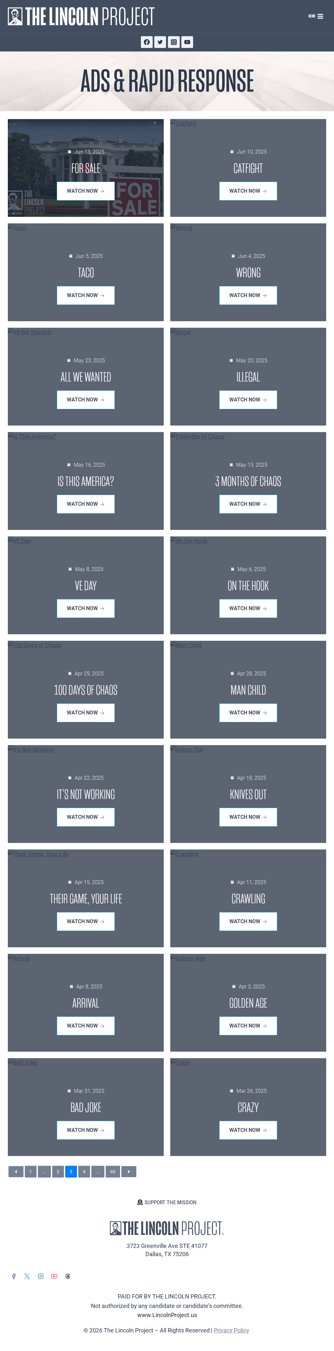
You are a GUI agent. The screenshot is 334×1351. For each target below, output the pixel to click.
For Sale (85, 168)
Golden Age (248, 1003)
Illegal (248, 377)
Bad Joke (85, 1108)
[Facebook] (147, 42)
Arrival (85, 1003)
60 (112, 1171)
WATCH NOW (82, 191)
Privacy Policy (231, 1330)
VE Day (86, 586)
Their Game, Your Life (86, 899)
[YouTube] (187, 42)
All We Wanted (86, 377)
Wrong (248, 273)
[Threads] (68, 1276)
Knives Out (248, 795)
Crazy (248, 1108)
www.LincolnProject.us (167, 1315)
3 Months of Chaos (248, 481)
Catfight (248, 168)
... (44, 1171)
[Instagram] (174, 42)
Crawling (248, 899)
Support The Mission (170, 1202)
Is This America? (85, 481)
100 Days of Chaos (85, 690)
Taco (86, 273)
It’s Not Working (86, 795)
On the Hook (248, 586)
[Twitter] (160, 42)
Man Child (248, 690)
